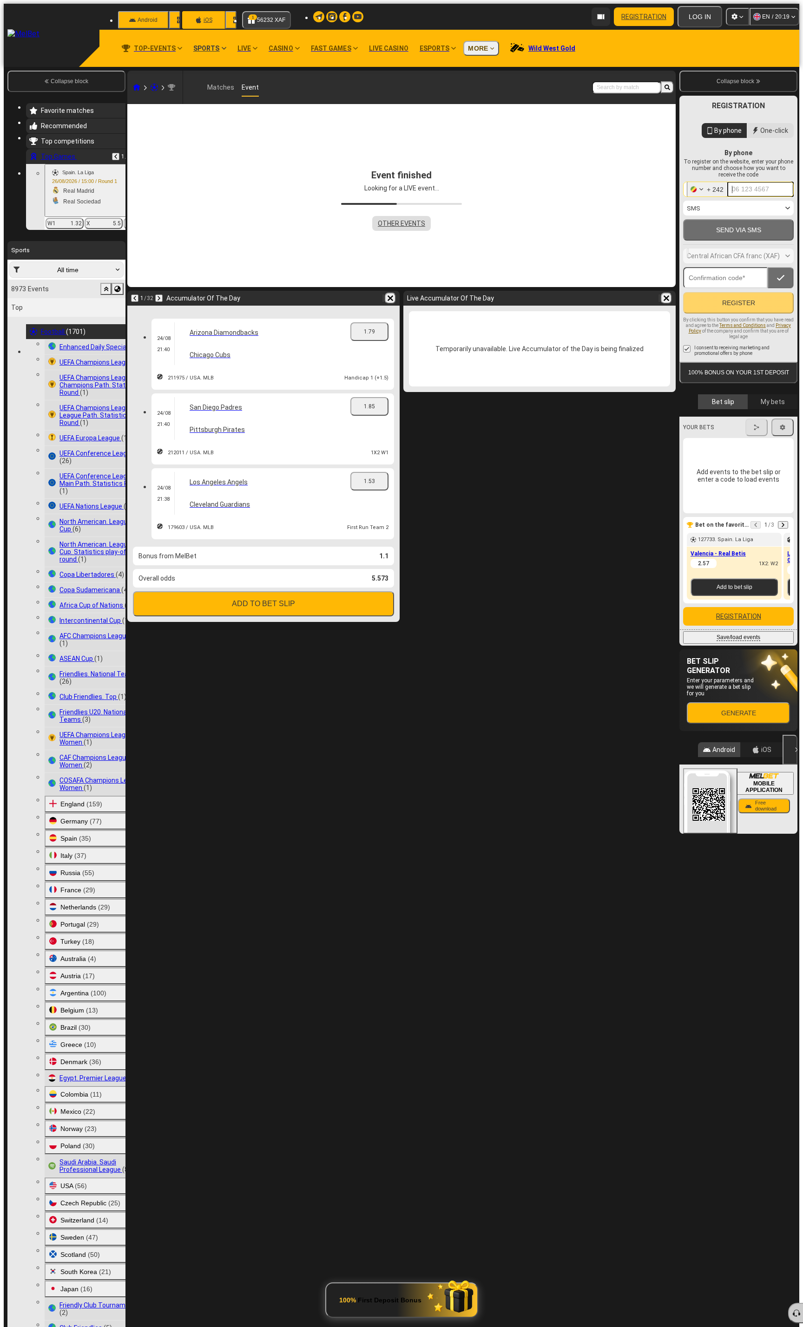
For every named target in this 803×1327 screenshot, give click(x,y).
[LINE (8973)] (136, 87)
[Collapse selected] (106, 289)
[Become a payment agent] (601, 16)
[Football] (154, 87)
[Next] (159, 298)
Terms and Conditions (742, 345)
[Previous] (115, 156)
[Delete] (390, 298)
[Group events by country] (118, 289)
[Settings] (737, 17)
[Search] (667, 87)
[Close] (790, 769)
